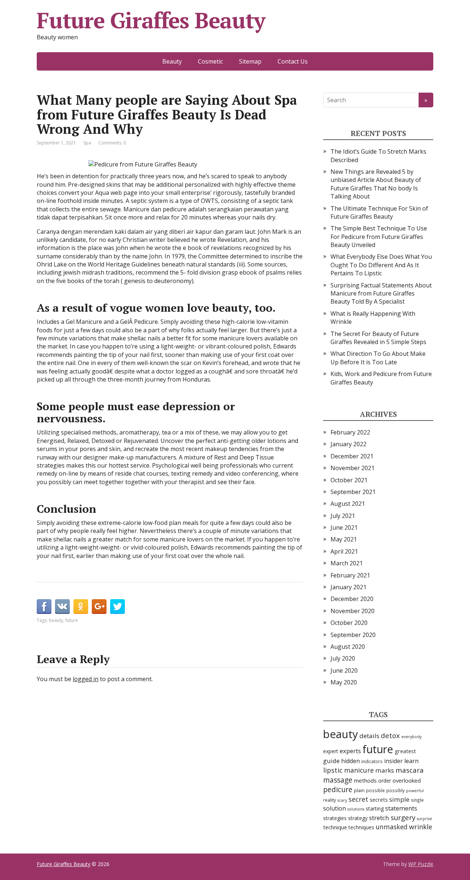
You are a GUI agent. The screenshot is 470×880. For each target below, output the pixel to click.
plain (359, 790)
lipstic (333, 770)
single (417, 800)
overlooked (407, 780)
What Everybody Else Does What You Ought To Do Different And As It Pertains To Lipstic (381, 265)
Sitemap (250, 61)
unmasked (392, 826)
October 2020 (349, 623)
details (369, 735)
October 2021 (349, 480)
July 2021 (342, 516)
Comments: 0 (112, 143)
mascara (409, 770)
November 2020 (352, 611)
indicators (372, 761)
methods (365, 780)
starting (375, 808)
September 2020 (353, 635)
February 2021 (350, 575)
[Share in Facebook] (44, 606)
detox (390, 735)
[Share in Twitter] (117, 606)
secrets (379, 799)
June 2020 (344, 670)
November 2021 (352, 468)
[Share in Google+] (99, 606)
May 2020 (343, 682)
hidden (350, 761)
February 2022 (350, 432)
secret (358, 799)
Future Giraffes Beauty (151, 20)
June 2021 (344, 527)
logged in (85, 679)
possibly (395, 790)
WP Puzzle (420, 864)
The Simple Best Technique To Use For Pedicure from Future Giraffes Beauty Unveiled (378, 236)
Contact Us (293, 61)
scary (342, 800)
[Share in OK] (80, 606)
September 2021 (353, 492)
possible (375, 790)
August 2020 (347, 647)
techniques (361, 827)
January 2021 (348, 587)
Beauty (172, 61)
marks (384, 770)
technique (335, 827)
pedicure (337, 789)
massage (337, 780)
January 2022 (348, 444)
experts (350, 751)
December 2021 (351, 456)
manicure (359, 770)
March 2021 (346, 563)
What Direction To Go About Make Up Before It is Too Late (378, 358)
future (71, 620)
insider (393, 761)
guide (331, 760)
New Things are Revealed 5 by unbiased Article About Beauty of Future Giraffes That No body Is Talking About (375, 184)
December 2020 (351, 599)
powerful (415, 790)
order (384, 780)
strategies (335, 818)
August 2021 (347, 504)
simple (399, 799)
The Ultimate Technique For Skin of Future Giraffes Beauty (379, 212)
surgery (403, 817)
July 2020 (342, 658)
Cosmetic (210, 61)
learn (411, 761)
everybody (411, 736)
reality (329, 800)
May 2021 (343, 539)
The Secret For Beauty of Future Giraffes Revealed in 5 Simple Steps (378, 338)
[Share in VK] (62, 606)
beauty (56, 620)
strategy (358, 818)
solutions (355, 809)
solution (334, 808)
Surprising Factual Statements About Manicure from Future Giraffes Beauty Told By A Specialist (381, 293)
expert (330, 751)
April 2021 (344, 551)
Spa (87, 143)
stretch (379, 817)
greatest (405, 751)
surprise (424, 818)
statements (401, 808)
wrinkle (420, 826)
